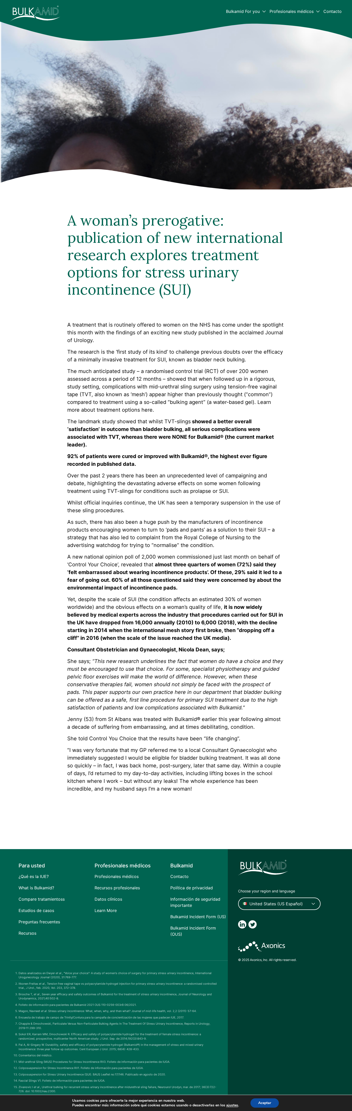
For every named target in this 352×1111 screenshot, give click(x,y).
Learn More (106, 910)
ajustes (232, 1105)
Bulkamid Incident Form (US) (198, 916)
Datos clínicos (108, 899)
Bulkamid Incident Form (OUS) (193, 931)
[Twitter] (252, 924)
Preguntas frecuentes (39, 921)
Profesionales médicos (292, 11)
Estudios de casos (36, 910)
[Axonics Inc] (261, 946)
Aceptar (264, 1102)
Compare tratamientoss (42, 899)
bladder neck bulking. (220, 359)
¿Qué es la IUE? (34, 876)
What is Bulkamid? (36, 887)
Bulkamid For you (243, 11)
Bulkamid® (210, 437)
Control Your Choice (93, 564)
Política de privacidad (191, 887)
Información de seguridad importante (195, 902)
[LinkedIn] (242, 924)
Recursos (27, 933)
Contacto (332, 11)
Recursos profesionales (117, 887)
